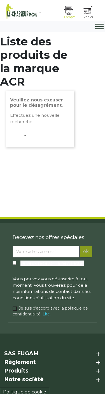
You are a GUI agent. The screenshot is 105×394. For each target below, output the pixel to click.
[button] (49, 12)
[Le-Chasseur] (20, 11)
